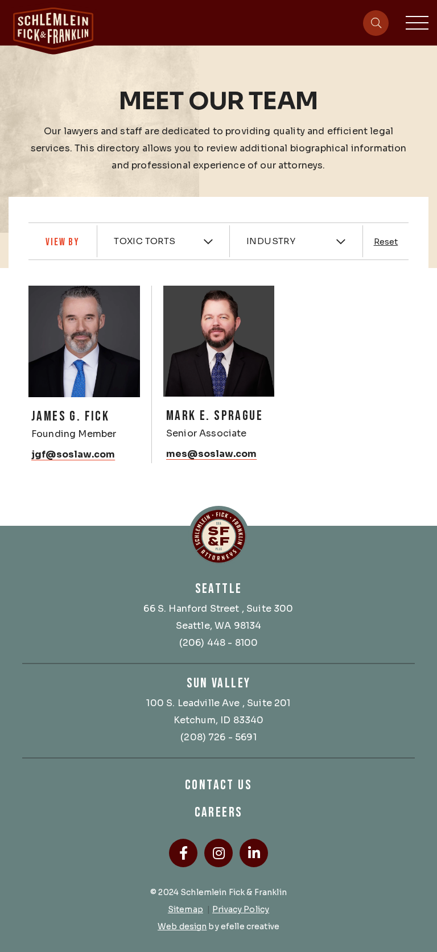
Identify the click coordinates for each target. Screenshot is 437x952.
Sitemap (185, 909)
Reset (386, 242)
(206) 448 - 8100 (218, 643)
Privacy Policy (240, 909)
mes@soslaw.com (211, 454)
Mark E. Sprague (214, 415)
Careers (219, 812)
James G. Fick (70, 416)
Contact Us (218, 785)
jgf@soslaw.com (73, 454)
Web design (182, 926)
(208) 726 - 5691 (218, 737)
